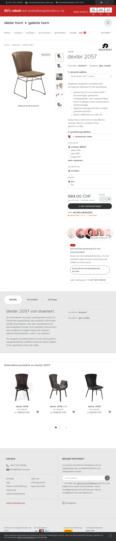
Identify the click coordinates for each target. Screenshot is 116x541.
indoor (7, 33)
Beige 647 (76, 157)
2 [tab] (60, 427)
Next (66, 427)
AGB (8, 483)
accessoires (44, 33)
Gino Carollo (105, 66)
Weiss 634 (75, 150)
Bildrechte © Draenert (28, 106)
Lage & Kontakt (38, 486)
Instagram (70, 503)
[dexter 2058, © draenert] (94, 401)
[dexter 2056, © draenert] (22, 401)
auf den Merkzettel (82, 212)
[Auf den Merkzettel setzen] (38, 412)
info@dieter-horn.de (20, 469)
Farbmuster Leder (83, 137)
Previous (49, 427)
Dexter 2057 (28, 45)
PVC (73, 181)
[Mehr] (109, 199)
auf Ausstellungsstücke (34, 10)
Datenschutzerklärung (16, 486)
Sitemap (10, 479)
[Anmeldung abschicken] (107, 478)
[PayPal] (47, 530)
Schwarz (75, 171)
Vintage (73, 33)
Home (6, 45)
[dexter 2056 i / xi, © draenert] (58, 401)
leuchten (30, 33)
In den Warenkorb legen (90, 206)
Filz (72, 185)
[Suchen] (108, 23)
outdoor (18, 33)
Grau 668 (75, 154)
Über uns (35, 479)
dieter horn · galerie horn (26, 23)
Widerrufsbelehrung (15, 494)
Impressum (11, 490)
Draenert (16, 45)
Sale (81, 33)
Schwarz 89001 (78, 147)
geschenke (59, 33)
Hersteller (105, 33)
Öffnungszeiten (38, 483)
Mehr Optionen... (76, 160)
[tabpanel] (22, 397)
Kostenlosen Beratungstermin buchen (86, 269)
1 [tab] (55, 427)
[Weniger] (101, 199)
